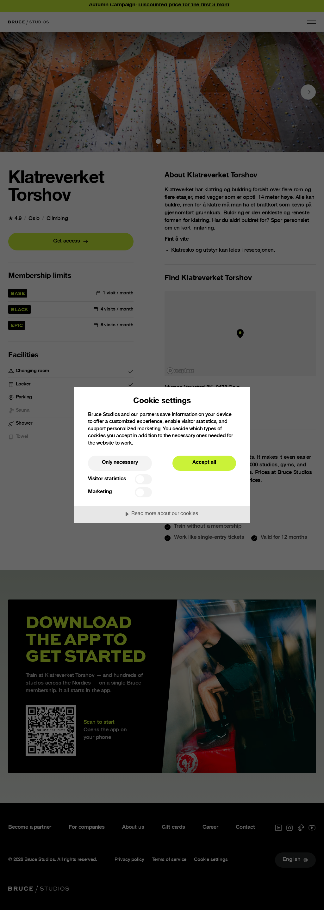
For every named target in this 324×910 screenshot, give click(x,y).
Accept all (204, 462)
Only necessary (120, 462)
